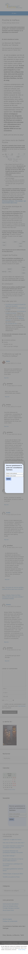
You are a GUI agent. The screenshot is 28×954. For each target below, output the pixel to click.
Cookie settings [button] (22, 949)
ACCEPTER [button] (14, 951)
